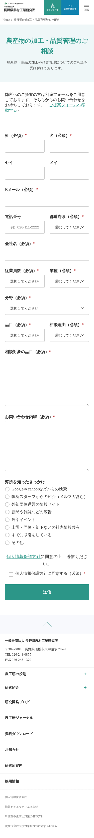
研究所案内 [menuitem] (14, 765)
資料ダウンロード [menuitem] (53, 8)
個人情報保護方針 (24, 556)
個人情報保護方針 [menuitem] (16, 796)
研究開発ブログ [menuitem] (17, 702)
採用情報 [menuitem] (12, 781)
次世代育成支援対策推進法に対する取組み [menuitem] (31, 825)
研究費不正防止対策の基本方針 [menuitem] (24, 816)
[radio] (47, 489)
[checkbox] (47, 516)
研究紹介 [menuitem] (12, 687)
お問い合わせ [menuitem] (70, 9)
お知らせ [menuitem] (12, 749)
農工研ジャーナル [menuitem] (19, 718)
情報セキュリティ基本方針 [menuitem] (21, 806)
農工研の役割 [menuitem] (15, 674)
